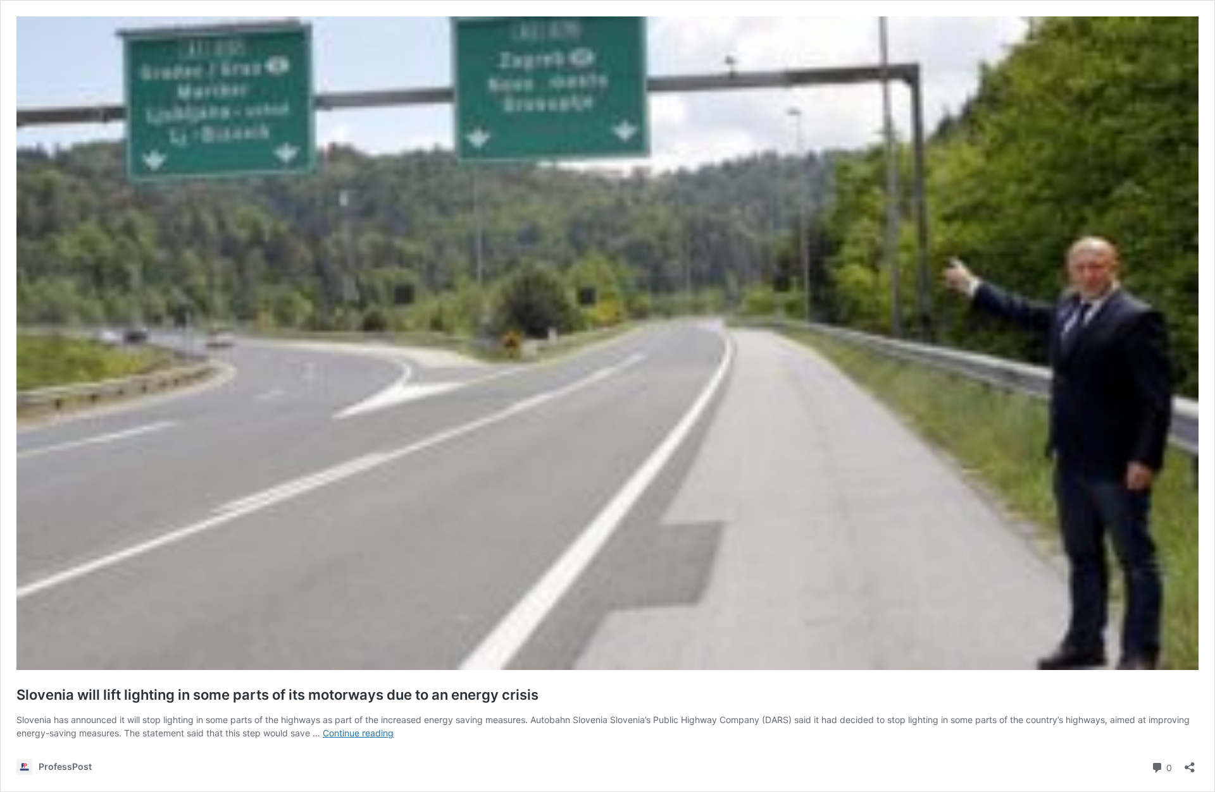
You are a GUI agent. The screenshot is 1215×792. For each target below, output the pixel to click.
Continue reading (358, 733)
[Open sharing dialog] (1190, 763)
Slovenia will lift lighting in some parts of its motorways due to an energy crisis (277, 694)
